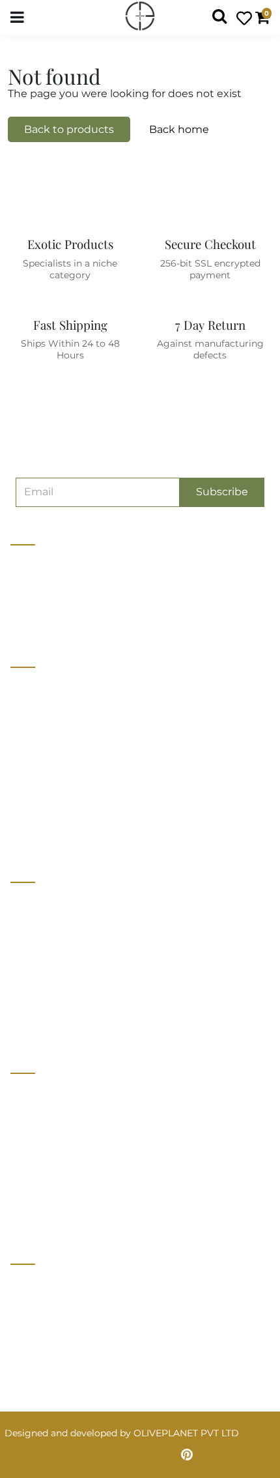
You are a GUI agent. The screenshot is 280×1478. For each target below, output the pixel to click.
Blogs (23, 783)
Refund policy (41, 831)
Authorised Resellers (57, 998)
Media (24, 759)
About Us (31, 687)
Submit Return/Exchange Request (87, 1213)
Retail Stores (39, 902)
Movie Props (38, 950)
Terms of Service (48, 807)
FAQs (22, 1189)
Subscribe (222, 491)
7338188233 (42, 1285)
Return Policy (41, 1141)
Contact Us (35, 711)
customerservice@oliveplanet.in (89, 1312)
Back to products (69, 129)
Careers (27, 735)
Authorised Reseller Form (68, 1022)
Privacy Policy (42, 1117)
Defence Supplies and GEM (71, 926)
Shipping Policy (46, 1165)
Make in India (40, 974)
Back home (179, 129)
